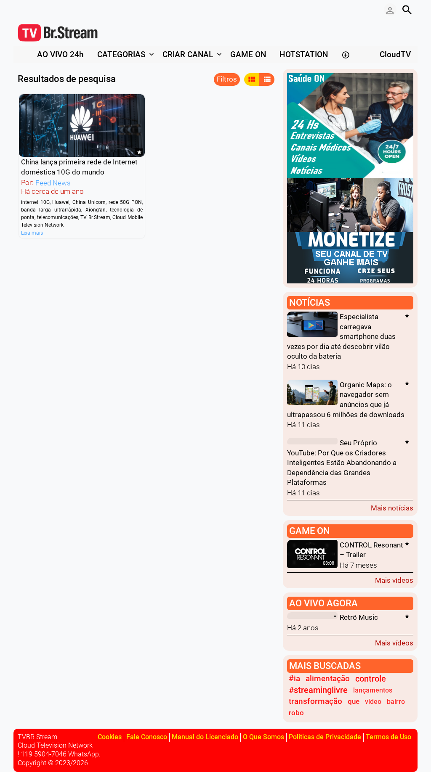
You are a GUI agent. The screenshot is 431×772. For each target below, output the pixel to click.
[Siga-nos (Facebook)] (22, 9)
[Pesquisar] (407, 9)
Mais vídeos (394, 580)
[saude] (350, 125)
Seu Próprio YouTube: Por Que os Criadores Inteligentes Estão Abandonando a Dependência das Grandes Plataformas (341, 463)
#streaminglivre (318, 690)
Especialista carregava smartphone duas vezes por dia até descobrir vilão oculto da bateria (341, 336)
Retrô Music (359, 617)
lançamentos (372, 690)
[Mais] (346, 54)
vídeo (373, 702)
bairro (396, 702)
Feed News (53, 183)
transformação (315, 701)
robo (296, 713)
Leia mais (32, 232)
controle (370, 679)
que (353, 701)
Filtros (227, 79)
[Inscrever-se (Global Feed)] (34, 9)
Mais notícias (392, 508)
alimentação (328, 678)
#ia (294, 678)
